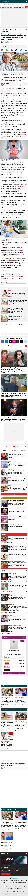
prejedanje (15, 334)
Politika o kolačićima (19, 886)
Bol (3, 210)
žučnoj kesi (4, 138)
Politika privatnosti (10, 888)
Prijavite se (6, 874)
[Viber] (2, 341)
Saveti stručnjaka (9, 29)
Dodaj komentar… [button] (8, 768)
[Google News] (25, 341)
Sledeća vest (21, 324)
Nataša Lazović (6, 41)
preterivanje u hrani (6, 90)
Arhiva (25, 886)
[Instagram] (14, 341)
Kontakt (7, 886)
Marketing (3, 886)
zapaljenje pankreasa (10, 260)
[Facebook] (6, 341)
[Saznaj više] (26, 853)
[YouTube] (17, 341)
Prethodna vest (7, 324)
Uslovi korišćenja (18, 888)
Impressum (12, 886)
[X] (10, 341)
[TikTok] (21, 341)
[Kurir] (4, 2)
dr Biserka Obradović (7, 334)
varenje (23, 186)
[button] (26, 42)
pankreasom (22, 134)
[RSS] (22, 446)
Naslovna (3, 29)
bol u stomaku (23, 334)
